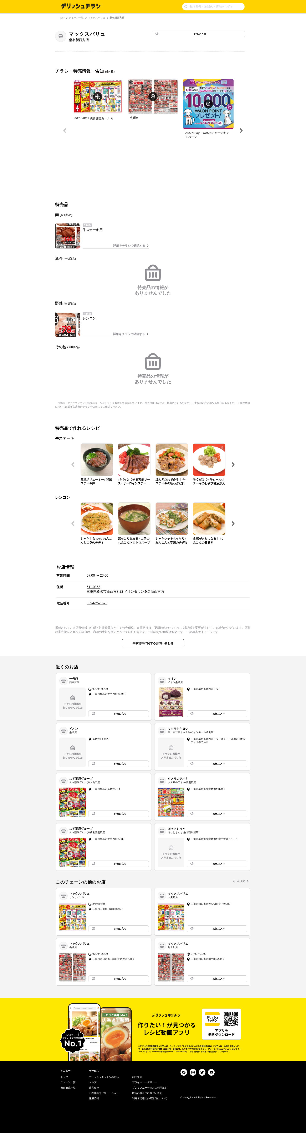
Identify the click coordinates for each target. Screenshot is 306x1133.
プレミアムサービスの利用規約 (149, 1087)
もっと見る (239, 881)
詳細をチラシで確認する (129, 245)
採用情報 (94, 1098)
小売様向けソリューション (104, 1093)
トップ (64, 1077)
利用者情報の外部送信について (149, 1098)
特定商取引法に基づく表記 (147, 1093)
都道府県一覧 (68, 1087)
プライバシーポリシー (144, 1082)
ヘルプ (92, 1082)
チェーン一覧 (76, 17)
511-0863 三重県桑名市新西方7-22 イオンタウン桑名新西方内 (125, 589)
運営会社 (94, 1087)
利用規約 (137, 1077)
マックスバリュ (96, 17)
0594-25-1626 (97, 603)
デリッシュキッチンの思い (104, 1077)
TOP (62, 17)
